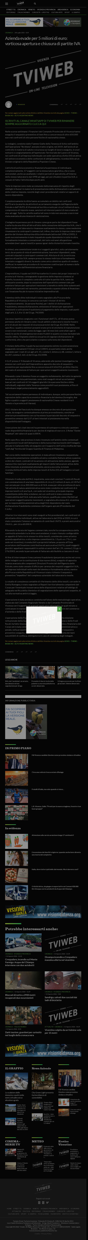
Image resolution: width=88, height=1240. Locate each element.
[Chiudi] (59, 609)
